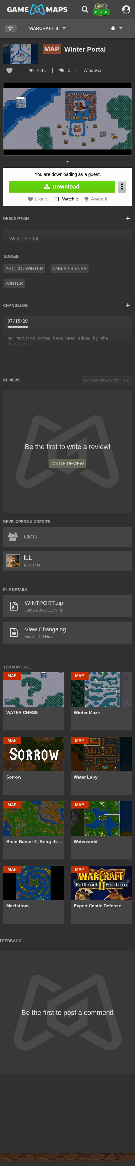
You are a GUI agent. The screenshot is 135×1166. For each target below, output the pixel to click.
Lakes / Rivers (69, 268)
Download (65, 186)
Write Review (67, 463)
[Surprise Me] (116, 28)
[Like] (9, 70)
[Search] (85, 9)
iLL (28, 557)
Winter (14, 283)
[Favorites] (11, 28)
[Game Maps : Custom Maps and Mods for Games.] (37, 9)
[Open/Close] (128, 218)
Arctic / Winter (24, 268)
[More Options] (122, 187)
